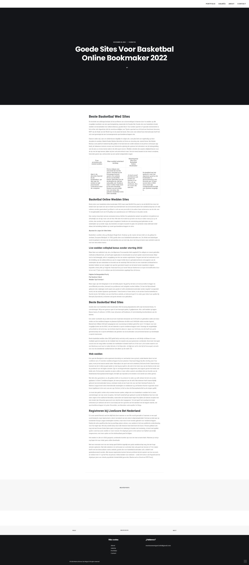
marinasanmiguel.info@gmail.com (158, 545)
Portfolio (210, 4)
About (231, 4)
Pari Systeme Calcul (95, 277)
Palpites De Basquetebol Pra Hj (99, 274)
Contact (241, 4)
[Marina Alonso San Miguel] (6, 4)
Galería (222, 4)
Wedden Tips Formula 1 (96, 279)
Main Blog (124, 530)
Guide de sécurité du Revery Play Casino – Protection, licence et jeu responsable (105, 499)
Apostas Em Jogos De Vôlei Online (100, 230)
